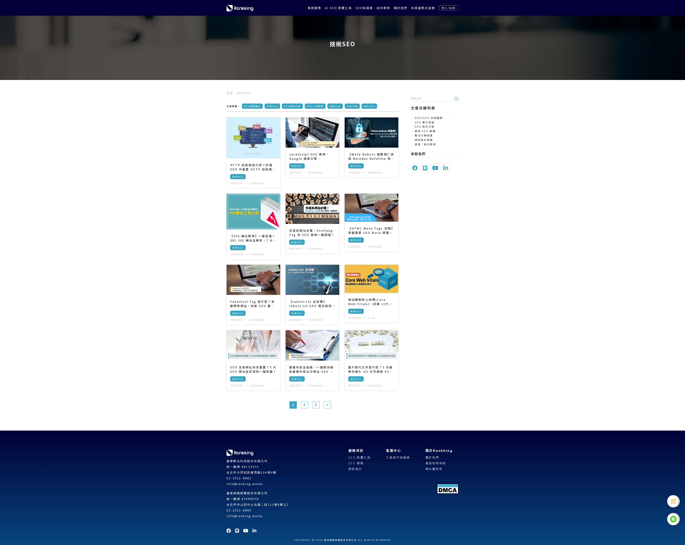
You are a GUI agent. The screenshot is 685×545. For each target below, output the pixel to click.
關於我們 (401, 8)
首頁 (230, 93)
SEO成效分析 (292, 106)
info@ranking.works (245, 484)
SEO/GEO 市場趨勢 (429, 118)
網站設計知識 (424, 140)
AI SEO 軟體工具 (338, 8)
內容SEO (272, 106)
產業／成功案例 (425, 144)
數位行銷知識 (424, 135)
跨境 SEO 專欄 (425, 131)
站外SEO (369, 106)
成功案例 (383, 8)
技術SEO (335, 106)
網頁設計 (355, 469)
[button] (456, 98)
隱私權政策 (434, 469)
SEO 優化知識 (425, 122)
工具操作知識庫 (398, 457)
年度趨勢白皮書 (423, 8)
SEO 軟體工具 (359, 457)
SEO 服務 (356, 463)
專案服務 (314, 8)
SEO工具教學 (315, 106)
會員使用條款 (435, 463)
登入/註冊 (448, 8)
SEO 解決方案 (425, 126)
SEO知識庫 (364, 8)
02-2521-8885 (239, 478)
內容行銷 (352, 106)
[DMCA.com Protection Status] (447, 492)
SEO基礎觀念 (252, 106)
